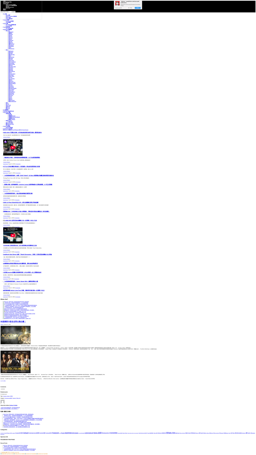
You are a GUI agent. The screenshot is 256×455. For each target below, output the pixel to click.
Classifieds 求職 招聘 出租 (8, 111)
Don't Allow (130, 7)
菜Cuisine (8, 30)
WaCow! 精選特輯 (162, 433)
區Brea (10, 55)
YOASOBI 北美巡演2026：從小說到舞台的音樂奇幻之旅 (20, 245)
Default (25, 433)
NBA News (11, 121)
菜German (11, 37)
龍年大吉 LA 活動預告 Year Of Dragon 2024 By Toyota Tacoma (15, 129)
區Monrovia (11, 81)
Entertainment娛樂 (8, 398)
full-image (75, 433)
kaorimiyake (5, 138)
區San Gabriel (11, 89)
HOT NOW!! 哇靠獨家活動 (11, 24)
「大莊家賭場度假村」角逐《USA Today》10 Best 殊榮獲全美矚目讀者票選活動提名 (28, 175)
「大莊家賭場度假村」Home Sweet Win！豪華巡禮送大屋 (20, 281)
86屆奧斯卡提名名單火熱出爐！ (13, 322)
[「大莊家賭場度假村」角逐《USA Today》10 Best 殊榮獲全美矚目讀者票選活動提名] (20, 305)
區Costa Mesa (11, 63)
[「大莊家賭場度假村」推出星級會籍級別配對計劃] (13, 307)
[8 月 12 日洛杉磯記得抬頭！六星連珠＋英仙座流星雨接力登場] (15, 304)
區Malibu (10, 79)
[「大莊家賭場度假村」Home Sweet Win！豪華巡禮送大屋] (15, 317)
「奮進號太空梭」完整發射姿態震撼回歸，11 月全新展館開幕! (21, 157)
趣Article (243, 433)
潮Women (211, 433)
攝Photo (197, 433)
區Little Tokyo (11, 76)
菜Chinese (11, 34)
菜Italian (10, 39)
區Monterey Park (12, 82)
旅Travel (201, 433)
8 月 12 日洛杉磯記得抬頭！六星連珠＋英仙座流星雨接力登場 (21, 166)
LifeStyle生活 (89, 433)
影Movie (193, 433)
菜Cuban (10, 35)
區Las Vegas (11, 75)
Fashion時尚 (49, 433)
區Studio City (11, 94)
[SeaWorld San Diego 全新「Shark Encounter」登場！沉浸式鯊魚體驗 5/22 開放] (19, 313)
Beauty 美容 (9, 433)
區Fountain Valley (12, 66)
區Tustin (10, 96)
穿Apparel (221, 433)
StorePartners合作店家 (7, 128)
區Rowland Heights (12, 88)
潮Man (208, 433)
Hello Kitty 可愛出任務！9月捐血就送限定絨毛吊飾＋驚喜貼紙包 (22, 132)
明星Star (205, 433)
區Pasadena (11, 85)
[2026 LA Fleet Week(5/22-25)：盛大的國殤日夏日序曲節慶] (15, 308)
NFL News (8, 125)
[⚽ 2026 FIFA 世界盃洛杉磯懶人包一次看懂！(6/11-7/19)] (14, 311)
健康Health (177, 433)
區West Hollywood (12, 101)
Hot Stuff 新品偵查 (9, 28)
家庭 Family (188, 433)
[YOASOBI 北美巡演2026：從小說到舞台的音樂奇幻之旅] (14, 312)
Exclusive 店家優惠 (10, 21)
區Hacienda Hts (12, 71)
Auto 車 (5, 433)
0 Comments (18, 138)
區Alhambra (11, 51)
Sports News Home (131, 433)
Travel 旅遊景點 (150, 433)
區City (7, 49)
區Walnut (10, 99)
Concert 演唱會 (9, 25)
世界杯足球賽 (8, 113)
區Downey (11, 65)
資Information (238, 433)
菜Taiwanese (11, 46)
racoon (2, 324)
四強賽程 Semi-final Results (14, 117)
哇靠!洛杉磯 (4, 452)
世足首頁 (10, 114)
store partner (136, 433)
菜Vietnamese (11, 48)
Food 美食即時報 (6, 27)
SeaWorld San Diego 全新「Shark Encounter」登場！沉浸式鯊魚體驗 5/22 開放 (27, 254)
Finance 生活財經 (6, 126)
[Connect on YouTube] (42, 453)
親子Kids (233, 433)
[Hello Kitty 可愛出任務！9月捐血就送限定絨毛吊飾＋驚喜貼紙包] (16, 301)
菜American (11, 31)
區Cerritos (11, 59)
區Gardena (11, 69)
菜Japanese (11, 40)
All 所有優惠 (8, 22)
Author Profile (13, 405)
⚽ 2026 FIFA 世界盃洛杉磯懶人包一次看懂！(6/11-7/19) (20, 220)
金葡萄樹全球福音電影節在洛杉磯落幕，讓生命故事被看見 (20, 263)
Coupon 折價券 (6, 19)
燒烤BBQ (10, 33)
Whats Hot (18, 398)
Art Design (2, 433)
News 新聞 (97, 433)
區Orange (10, 84)
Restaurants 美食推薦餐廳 (109, 433)
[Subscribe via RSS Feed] (7, 453)
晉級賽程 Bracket (12, 115)
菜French (10, 36)
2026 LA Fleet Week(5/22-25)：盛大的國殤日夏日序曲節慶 (20, 202)
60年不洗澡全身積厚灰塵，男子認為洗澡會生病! (10, 407)
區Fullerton (11, 67)
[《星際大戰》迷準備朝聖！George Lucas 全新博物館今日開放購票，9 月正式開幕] (19, 306)
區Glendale (11, 70)
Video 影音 (155, 433)
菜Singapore (11, 45)
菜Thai (10, 47)
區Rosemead (11, 87)
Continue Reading (6, 137)
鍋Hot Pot (8, 107)
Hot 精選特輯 (5, 109)
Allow (138, 7)
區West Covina (12, 100)
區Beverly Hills (12, 54)
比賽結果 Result (12, 118)
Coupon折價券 (19, 433)
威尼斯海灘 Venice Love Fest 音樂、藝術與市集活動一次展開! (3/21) (24, 290)
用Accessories (216, 433)
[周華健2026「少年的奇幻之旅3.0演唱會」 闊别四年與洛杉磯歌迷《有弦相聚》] (18, 310)
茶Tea (7, 102)
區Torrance (11, 95)
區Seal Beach (11, 93)
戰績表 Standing (12, 119)
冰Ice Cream (8, 105)
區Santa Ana (11, 90)
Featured (14, 398)
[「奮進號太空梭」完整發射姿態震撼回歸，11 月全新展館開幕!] (15, 302)
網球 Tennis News (9, 122)
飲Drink (7, 103)
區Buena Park (11, 57)
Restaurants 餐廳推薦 (7, 29)
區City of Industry (12, 61)
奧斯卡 (11, 396)
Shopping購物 (120, 433)
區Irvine (10, 72)
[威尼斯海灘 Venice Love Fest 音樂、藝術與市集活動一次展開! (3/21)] (17, 318)
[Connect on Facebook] (30, 453)
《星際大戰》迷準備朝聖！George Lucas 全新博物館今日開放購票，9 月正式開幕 (27, 184)
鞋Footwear (2, 434)
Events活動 (42, 433)
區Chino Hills (11, 60)
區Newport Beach (12, 83)
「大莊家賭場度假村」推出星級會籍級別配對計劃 (18, 193)
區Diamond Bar (12, 64)
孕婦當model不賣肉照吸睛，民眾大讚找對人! (9, 408)
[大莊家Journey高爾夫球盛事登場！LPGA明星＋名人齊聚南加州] (16, 316)
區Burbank (11, 58)
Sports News (124, 433)
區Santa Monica (12, 91)
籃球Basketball (9, 120)
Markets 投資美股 (9, 127)
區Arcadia (11, 53)
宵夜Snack (8, 106)
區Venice (10, 97)
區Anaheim (11, 52)
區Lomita (10, 77)
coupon (13, 433)
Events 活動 (5, 23)
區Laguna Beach (12, 73)
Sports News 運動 (6, 112)
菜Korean (10, 41)
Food (60, 433)
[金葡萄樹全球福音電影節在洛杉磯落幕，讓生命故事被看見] (15, 314)
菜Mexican (11, 42)
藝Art (229, 433)
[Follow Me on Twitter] (19, 453)
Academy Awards (6, 396)
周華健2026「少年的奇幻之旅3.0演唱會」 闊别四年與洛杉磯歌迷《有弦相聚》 (26, 211)
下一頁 (4, 380)
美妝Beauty (226, 433)
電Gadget (253, 433)
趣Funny (248, 433)
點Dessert (8, 108)
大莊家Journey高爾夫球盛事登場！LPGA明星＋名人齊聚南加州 (22, 272)
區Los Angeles (12, 78)
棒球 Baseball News (10, 124)
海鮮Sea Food (11, 43)
